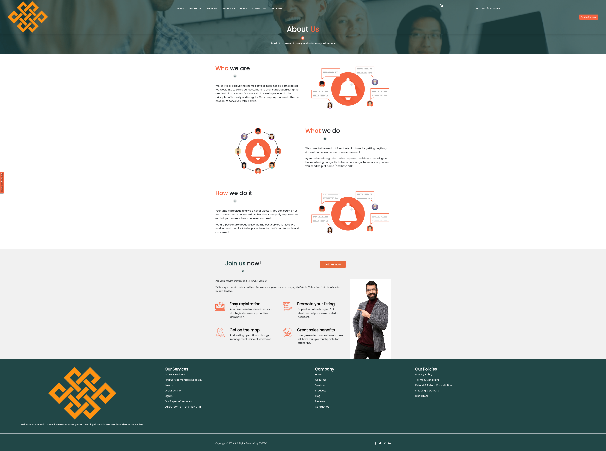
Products (229, 8)
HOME (180, 8)
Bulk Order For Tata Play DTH (183, 407)
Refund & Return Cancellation (433, 385)
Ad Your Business (175, 374)
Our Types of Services (178, 401)
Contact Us (259, 8)
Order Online (173, 390)
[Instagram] (385, 443)
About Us (195, 8)
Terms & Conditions (427, 380)
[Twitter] (380, 443)
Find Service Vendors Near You (183, 380)
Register (495, 8)
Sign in (168, 396)
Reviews (320, 401)
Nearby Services (588, 17)
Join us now (333, 264)
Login (483, 8)
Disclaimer (421, 396)
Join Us (169, 385)
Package (277, 8)
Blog (243, 8)
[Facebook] (376, 443)
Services (211, 8)
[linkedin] (389, 443)
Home (318, 374)
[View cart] (471, 9)
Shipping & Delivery (427, 390)
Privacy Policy (423, 374)
